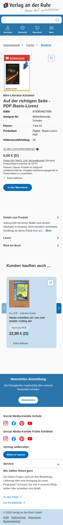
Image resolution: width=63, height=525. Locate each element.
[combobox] (27, 19)
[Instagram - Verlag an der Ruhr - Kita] (5, 439)
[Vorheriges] (4, 308)
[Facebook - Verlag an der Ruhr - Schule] (13, 423)
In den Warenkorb (18, 187)
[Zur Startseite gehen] (31, 8)
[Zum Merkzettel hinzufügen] (51, 58)
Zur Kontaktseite (12, 502)
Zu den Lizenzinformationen (19, 149)
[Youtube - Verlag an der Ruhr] (29, 423)
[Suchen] (57, 19)
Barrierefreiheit (11, 521)
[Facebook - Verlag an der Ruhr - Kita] (13, 439)
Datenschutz (18, 517)
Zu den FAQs (10, 497)
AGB (6, 517)
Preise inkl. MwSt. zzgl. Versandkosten (24, 160)
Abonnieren (28, 400)
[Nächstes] (59, 308)
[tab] (31, 223)
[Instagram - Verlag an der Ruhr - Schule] (5, 423)
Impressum (34, 517)
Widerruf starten (16, 454)
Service (8, 463)
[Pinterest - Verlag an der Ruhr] (21, 423)
